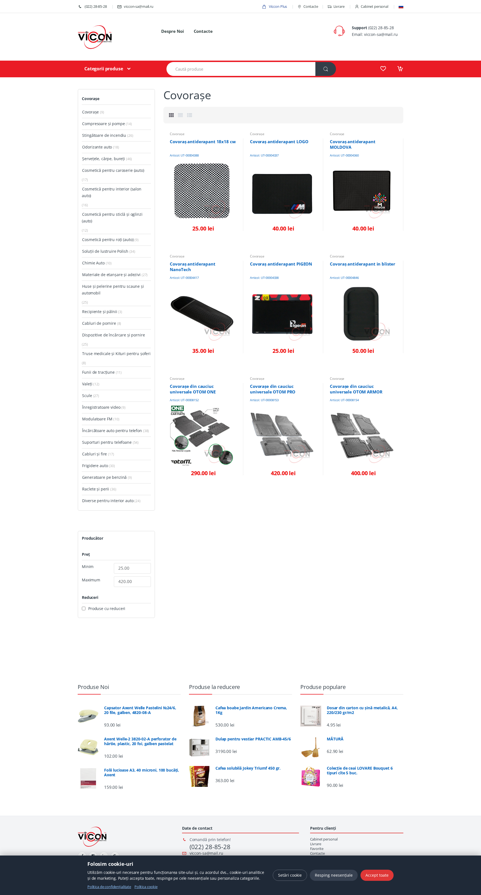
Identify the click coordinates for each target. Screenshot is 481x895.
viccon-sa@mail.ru (138, 6)
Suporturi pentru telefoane (106, 442)
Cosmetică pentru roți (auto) (107, 239)
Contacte (310, 6)
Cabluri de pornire (99, 323)
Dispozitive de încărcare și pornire (113, 335)
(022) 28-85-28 (95, 6)
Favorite (316, 848)
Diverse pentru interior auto (107, 500)
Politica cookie (146, 886)
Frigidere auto (95, 465)
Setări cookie (290, 875)
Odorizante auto (97, 147)
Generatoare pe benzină (104, 477)
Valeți (87, 383)
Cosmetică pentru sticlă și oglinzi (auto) (112, 218)
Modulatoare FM (97, 419)
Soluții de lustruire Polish (105, 251)
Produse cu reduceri (106, 608)
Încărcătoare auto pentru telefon (112, 430)
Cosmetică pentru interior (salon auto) (111, 192)
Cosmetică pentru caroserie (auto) (113, 170)
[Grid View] (171, 115)
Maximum (91, 579)
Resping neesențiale (334, 875)
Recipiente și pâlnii (99, 311)
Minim (88, 566)
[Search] (325, 69)
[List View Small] (189, 115)
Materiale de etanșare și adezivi (111, 274)
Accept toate (377, 875)
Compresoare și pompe (103, 123)
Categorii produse (103, 69)
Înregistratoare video (101, 407)
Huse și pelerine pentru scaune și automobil (113, 290)
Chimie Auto (93, 263)
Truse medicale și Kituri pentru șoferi (116, 353)
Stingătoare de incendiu (104, 135)
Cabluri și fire (94, 454)
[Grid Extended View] (180, 115)
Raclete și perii (95, 489)
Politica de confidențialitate (109, 886)
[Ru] (401, 6)
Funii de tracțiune (98, 372)
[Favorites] (383, 68)
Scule (87, 395)
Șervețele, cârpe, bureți (103, 158)
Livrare (339, 6)
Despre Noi (172, 31)
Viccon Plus (277, 6)
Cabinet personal (374, 6)
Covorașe (177, 134)
